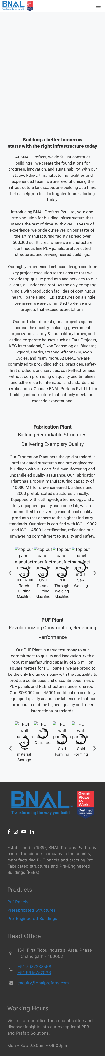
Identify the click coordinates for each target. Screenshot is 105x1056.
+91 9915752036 (34, 972)
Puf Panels (17, 902)
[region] (52, 70)
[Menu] (98, 6)
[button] (10, 573)
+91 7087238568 (34, 966)
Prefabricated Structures (31, 910)
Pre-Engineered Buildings (32, 918)
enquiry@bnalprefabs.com (43, 982)
